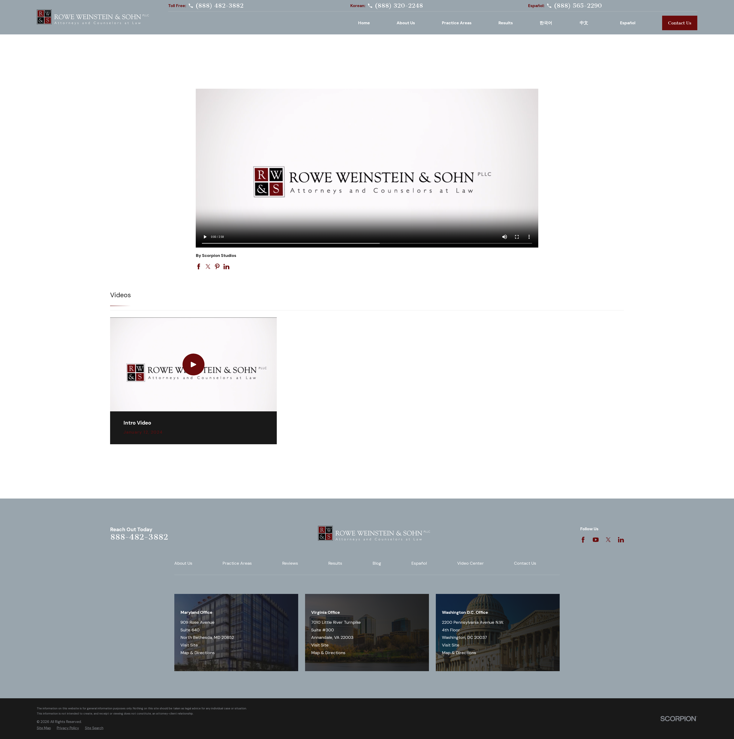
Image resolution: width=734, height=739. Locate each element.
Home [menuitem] (364, 23)
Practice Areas (237, 563)
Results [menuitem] (505, 23)
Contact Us (679, 23)
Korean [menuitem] (546, 23)
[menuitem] (44, 728)
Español (419, 563)
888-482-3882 (139, 537)
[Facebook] (583, 540)
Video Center (470, 563)
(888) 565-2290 (578, 5)
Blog (377, 563)
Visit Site (189, 645)
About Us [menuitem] (406, 23)
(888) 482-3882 (219, 5)
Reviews (290, 563)
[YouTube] (596, 540)
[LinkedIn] (621, 540)
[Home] (93, 17)
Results (335, 563)
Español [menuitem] (627, 23)
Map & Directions (197, 652)
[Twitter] (608, 540)
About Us (183, 563)
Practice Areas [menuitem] (457, 23)
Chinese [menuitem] (586, 23)
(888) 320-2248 (399, 5)
